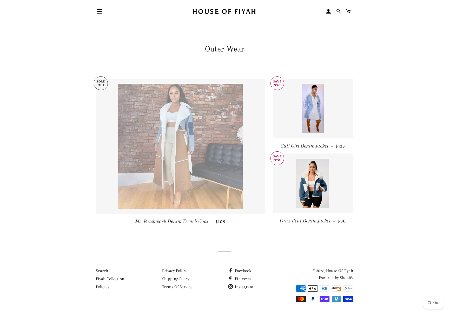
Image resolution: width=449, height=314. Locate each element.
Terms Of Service (177, 286)
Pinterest (242, 278)
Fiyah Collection (110, 278)
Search (102, 270)
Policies (102, 286)
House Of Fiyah (224, 12)
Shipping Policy (175, 278)
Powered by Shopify (336, 277)
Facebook (242, 270)
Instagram (243, 286)
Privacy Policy (174, 270)
